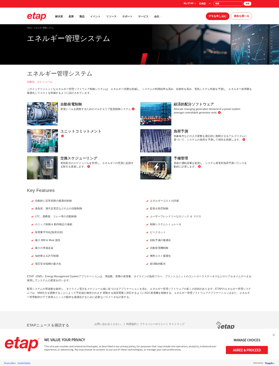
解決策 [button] (59, 16)
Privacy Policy (10, 363)
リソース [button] (111, 16)
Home (29, 28)
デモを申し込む (218, 16)
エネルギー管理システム (44, 28)
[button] (273, 334)
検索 (247, 3)
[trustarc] (270, 363)
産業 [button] (71, 16)
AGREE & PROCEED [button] (247, 350)
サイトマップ (177, 324)
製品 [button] (82, 16)
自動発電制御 (71, 104)
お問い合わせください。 (108, 324)
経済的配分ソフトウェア (194, 104)
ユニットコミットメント (81, 131)
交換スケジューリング (78, 158)
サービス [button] (143, 16)
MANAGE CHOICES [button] (247, 340)
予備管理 (181, 158)
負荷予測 (181, 131)
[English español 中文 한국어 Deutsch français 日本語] (204, 3)
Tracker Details (23, 363)
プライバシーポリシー (153, 324)
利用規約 (131, 324)
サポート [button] (127, 16)
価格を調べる (241, 16)
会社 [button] (156, 16)
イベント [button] (95, 16)
